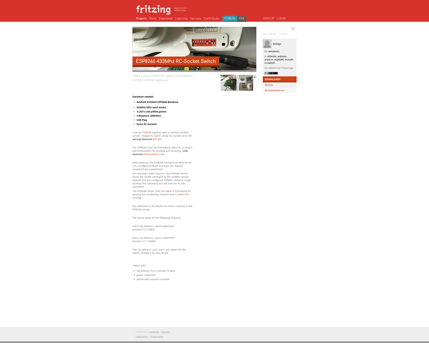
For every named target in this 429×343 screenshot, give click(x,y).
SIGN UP (268, 18)
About (273, 34)
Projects (141, 18)
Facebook (154, 331)
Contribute (211, 18)
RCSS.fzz (156, 139)
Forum (230, 18)
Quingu (277, 43)
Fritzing (161, 9)
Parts (152, 18)
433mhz (271, 56)
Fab (241, 18)
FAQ (265, 34)
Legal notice (142, 336)
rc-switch (180, 194)
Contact (284, 34)
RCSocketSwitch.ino (153, 154)
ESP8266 (146, 132)
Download (166, 18)
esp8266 (279, 59)
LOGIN (281, 18)
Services (195, 18)
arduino (282, 56)
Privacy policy (156, 336)
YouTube (165, 331)
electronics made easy (180, 9)
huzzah (289, 59)
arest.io (268, 59)
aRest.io (170, 191)
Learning (181, 18)
